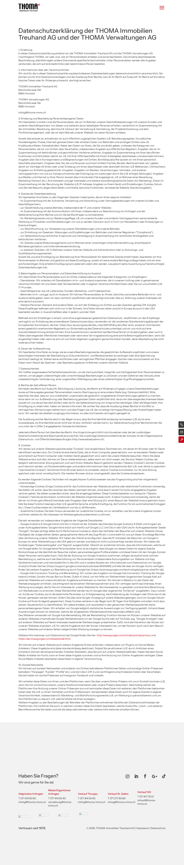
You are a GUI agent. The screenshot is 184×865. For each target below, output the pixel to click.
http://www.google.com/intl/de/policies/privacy (124, 635)
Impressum (142, 828)
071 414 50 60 (28, 798)
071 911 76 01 (146, 796)
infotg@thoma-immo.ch (32, 802)
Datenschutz (158, 828)
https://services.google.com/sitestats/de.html (44, 638)
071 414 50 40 (58, 798)
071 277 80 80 (118, 798)
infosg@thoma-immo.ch (121, 802)
